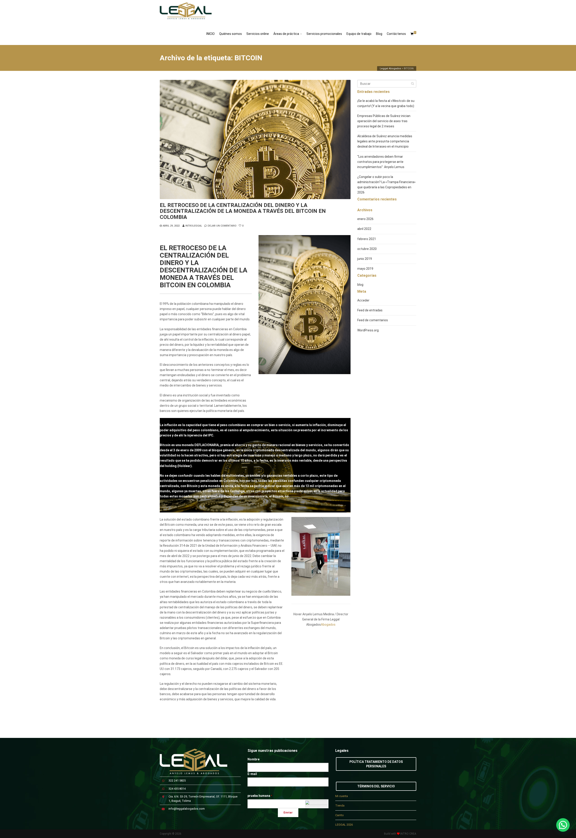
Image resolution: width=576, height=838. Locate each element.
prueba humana (260, 796)
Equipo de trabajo (358, 34)
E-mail (252, 774)
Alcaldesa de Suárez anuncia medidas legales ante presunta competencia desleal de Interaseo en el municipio (384, 141)
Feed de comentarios (372, 320)
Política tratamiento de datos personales (376, 764)
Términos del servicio (376, 786)
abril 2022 (364, 229)
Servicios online (257, 34)
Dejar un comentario (222, 225)
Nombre (253, 759)
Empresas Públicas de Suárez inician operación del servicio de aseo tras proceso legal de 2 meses (383, 121)
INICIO (210, 34)
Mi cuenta (341, 796)
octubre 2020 (367, 249)
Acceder (363, 300)
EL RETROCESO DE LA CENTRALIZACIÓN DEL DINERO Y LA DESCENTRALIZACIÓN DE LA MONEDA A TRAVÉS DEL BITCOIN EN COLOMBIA (243, 211)
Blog (379, 34)
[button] (563, 825)
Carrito (339, 815)
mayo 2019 (365, 268)
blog (360, 284)
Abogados (328, 624)
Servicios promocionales (324, 34)
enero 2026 (365, 219)
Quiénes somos (230, 34)
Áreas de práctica (286, 34)
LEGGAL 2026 (344, 824)
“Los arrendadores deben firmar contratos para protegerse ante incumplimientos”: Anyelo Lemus (380, 162)
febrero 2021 (366, 239)
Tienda (339, 805)
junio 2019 (364, 259)
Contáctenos (396, 34)
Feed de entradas (369, 310)
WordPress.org (368, 330)
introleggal (193, 225)
